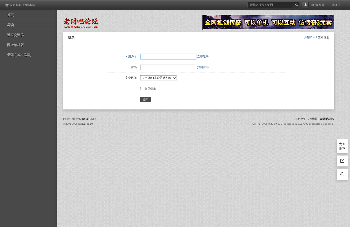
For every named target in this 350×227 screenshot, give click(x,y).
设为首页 (15, 5)
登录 (322, 5)
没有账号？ (311, 37)
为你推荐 (342, 146)
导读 (10, 25)
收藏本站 (29, 5)
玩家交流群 (15, 35)
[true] (297, 5)
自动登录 (150, 88)
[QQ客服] (342, 174)
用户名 (132, 56)
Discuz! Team (85, 124)
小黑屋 (312, 119)
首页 (10, 15)
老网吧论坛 (327, 119)
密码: (134, 67)
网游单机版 (15, 45)
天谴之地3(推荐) (19, 55)
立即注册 (334, 5)
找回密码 (203, 67)
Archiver (300, 119)
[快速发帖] (342, 161)
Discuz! (84, 119)
